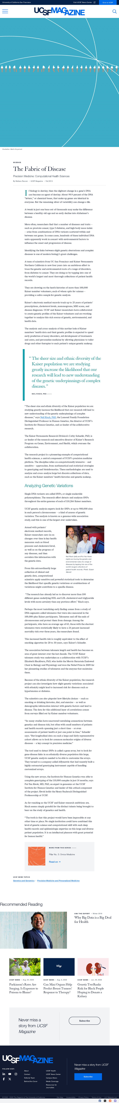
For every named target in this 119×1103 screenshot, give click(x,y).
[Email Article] (115, 1101)
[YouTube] (11, 1074)
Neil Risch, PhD (48, 417)
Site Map (60, 1097)
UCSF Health (51, 1071)
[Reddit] (110, 1101)
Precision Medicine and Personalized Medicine (58, 881)
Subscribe (84, 1020)
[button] (114, 11)
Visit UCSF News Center (82, 2)
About (26, 1071)
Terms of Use (96, 1097)
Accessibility (70, 1097)
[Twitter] (105, 1101)
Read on (53, 861)
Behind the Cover (30, 1081)
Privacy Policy (83, 1097)
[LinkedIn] (5, 1074)
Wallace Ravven (22, 181)
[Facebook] (100, 1101)
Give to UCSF (108, 2)
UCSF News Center (53, 1074)
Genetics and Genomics (23, 881)
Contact (27, 1074)
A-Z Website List (111, 1097)
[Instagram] (17, 1074)
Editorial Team (29, 1078)
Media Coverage (52, 1081)
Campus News (51, 1078)
